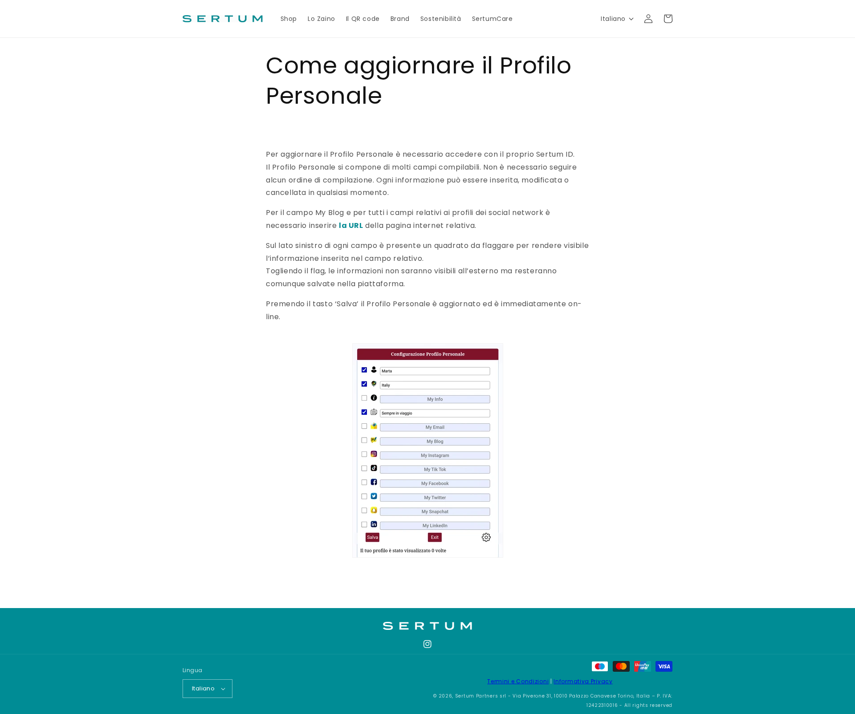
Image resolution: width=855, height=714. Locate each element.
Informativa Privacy (583, 681)
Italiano (203, 688)
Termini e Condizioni (518, 681)
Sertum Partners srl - (483, 696)
